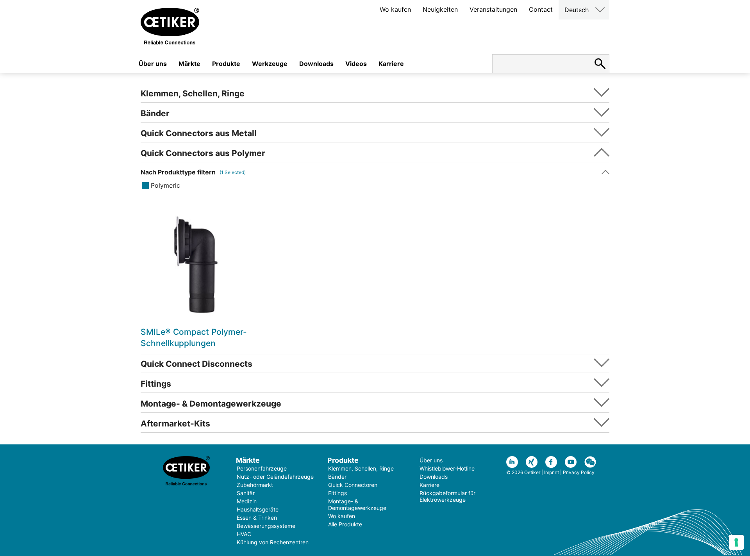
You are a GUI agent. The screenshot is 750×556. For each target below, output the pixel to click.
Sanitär (246, 493)
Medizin (247, 501)
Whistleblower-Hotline (447, 468)
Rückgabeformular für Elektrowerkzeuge (447, 496)
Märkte (189, 64)
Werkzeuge (270, 64)
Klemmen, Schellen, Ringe (361, 468)
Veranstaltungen (493, 9)
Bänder (337, 476)
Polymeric (165, 185)
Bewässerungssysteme (266, 525)
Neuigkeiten (440, 9)
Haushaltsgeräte (258, 509)
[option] (196, 279)
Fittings (337, 493)
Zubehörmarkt (255, 484)
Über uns (153, 64)
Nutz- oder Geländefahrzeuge (275, 476)
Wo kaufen (395, 9)
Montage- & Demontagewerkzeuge (357, 504)
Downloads (316, 64)
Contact (541, 9)
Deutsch (576, 10)
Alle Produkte (345, 524)
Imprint (551, 472)
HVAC (244, 534)
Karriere (391, 64)
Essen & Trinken (257, 517)
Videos (356, 64)
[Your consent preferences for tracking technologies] (736, 542)
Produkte (226, 64)
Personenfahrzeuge (262, 468)
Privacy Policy (579, 472)
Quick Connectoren (352, 484)
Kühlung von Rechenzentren (273, 542)
